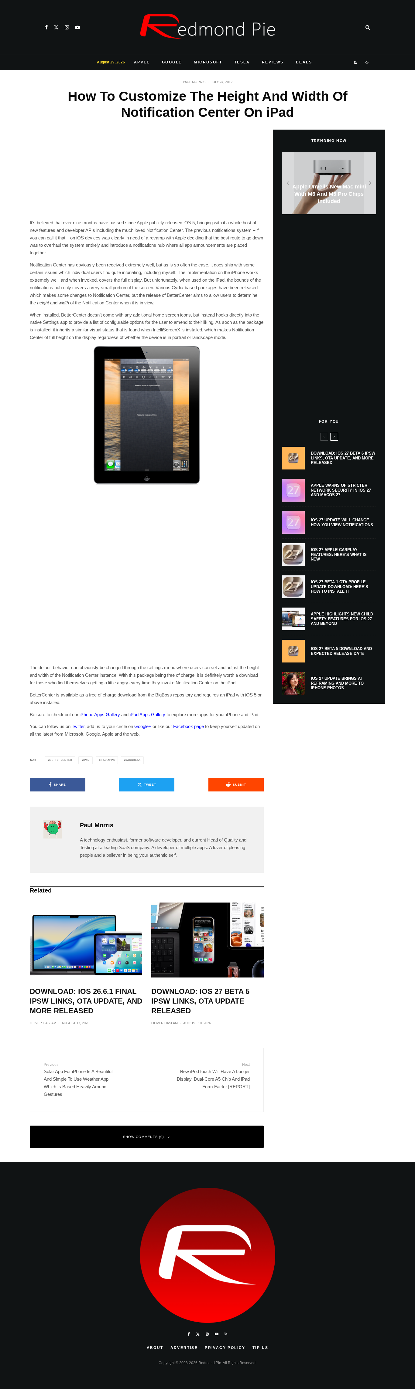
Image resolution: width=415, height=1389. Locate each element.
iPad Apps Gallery (147, 714)
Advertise (184, 1348)
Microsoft (208, 62)
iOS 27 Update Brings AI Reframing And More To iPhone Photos (337, 683)
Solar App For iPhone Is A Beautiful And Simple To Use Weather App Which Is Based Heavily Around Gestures (78, 1079)
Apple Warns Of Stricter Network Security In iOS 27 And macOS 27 (341, 490)
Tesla (242, 62)
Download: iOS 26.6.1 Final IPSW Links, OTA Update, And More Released (86, 1001)
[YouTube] (77, 27)
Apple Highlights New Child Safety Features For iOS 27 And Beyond (342, 619)
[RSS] (355, 62)
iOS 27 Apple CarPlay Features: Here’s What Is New (339, 554)
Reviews (273, 62)
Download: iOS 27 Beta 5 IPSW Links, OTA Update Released (200, 1001)
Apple (142, 62)
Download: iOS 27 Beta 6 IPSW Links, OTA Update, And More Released (343, 458)
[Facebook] (46, 27)
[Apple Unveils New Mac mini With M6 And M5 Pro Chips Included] (329, 183)
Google (172, 62)
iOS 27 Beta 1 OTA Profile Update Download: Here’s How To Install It (339, 587)
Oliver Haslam (43, 1023)
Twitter (78, 726)
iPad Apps (108, 760)
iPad (86, 760)
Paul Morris (194, 82)
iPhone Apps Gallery (100, 714)
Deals (304, 62)
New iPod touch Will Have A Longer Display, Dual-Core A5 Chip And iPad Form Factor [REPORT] (213, 1075)
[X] (56, 27)
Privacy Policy (225, 1348)
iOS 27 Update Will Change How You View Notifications (342, 522)
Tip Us (260, 1348)
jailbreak (133, 760)
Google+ (142, 726)
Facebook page (188, 726)
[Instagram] (67, 27)
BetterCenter (61, 760)
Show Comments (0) (143, 1137)
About (155, 1348)
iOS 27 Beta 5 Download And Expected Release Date (341, 651)
